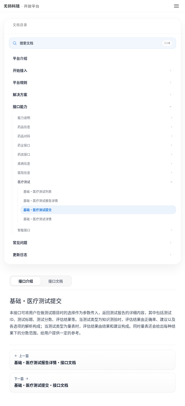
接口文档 (55, 281)
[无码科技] (12, 6)
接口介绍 (26, 281)
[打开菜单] (176, 6)
